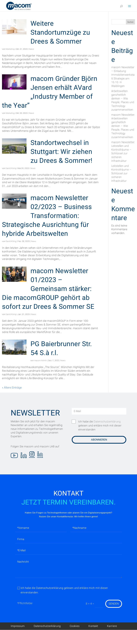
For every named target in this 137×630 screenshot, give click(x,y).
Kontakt (93, 626)
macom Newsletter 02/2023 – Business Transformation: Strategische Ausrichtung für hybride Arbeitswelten (47, 216)
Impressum (18, 626)
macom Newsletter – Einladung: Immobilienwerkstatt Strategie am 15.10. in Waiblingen (123, 76)
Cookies (75, 626)
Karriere (112, 626)
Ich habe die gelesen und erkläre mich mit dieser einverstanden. (64, 590)
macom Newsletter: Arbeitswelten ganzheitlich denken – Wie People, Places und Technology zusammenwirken (123, 126)
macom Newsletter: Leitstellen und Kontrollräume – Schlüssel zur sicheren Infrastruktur (123, 151)
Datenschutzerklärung (107, 422)
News (31, 49)
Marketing (10, 49)
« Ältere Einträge (12, 388)
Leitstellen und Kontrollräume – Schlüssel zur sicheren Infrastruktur (121, 173)
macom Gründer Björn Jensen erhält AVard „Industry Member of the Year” (49, 92)
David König (11, 168)
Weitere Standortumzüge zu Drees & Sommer (60, 32)
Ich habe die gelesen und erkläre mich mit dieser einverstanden (100, 426)
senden (114, 604)
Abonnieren (99, 440)
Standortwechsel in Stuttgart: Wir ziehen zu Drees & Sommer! (61, 152)
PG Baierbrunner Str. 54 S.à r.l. (61, 348)
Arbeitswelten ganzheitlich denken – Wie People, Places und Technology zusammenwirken (122, 100)
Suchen (130, 22)
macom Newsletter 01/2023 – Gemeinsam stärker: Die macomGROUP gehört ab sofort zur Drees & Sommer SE (48, 289)
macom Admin (40, 360)
